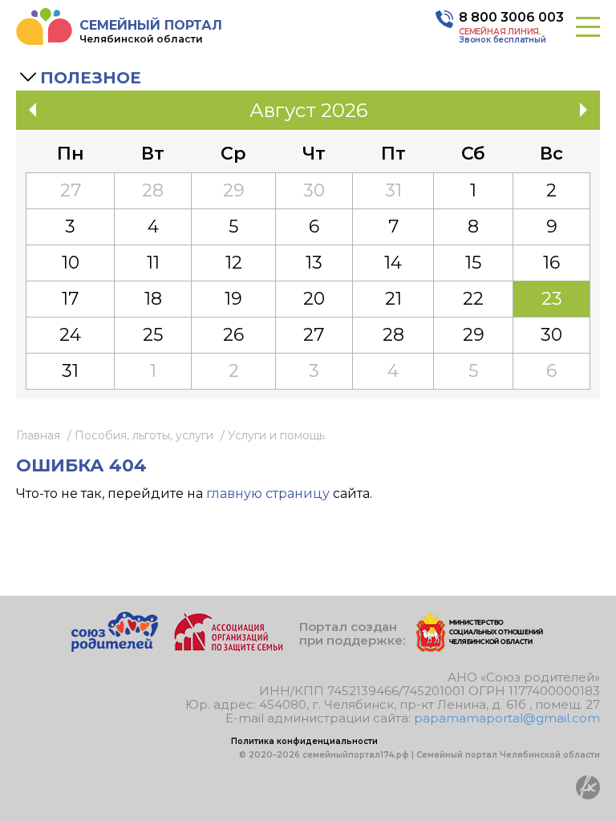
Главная (38, 435)
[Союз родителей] (114, 647)
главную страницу (268, 493)
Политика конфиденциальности (304, 741)
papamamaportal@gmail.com (507, 718)
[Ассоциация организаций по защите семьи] (228, 647)
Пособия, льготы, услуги (144, 435)
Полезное (90, 77)
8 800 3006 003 (511, 17)
